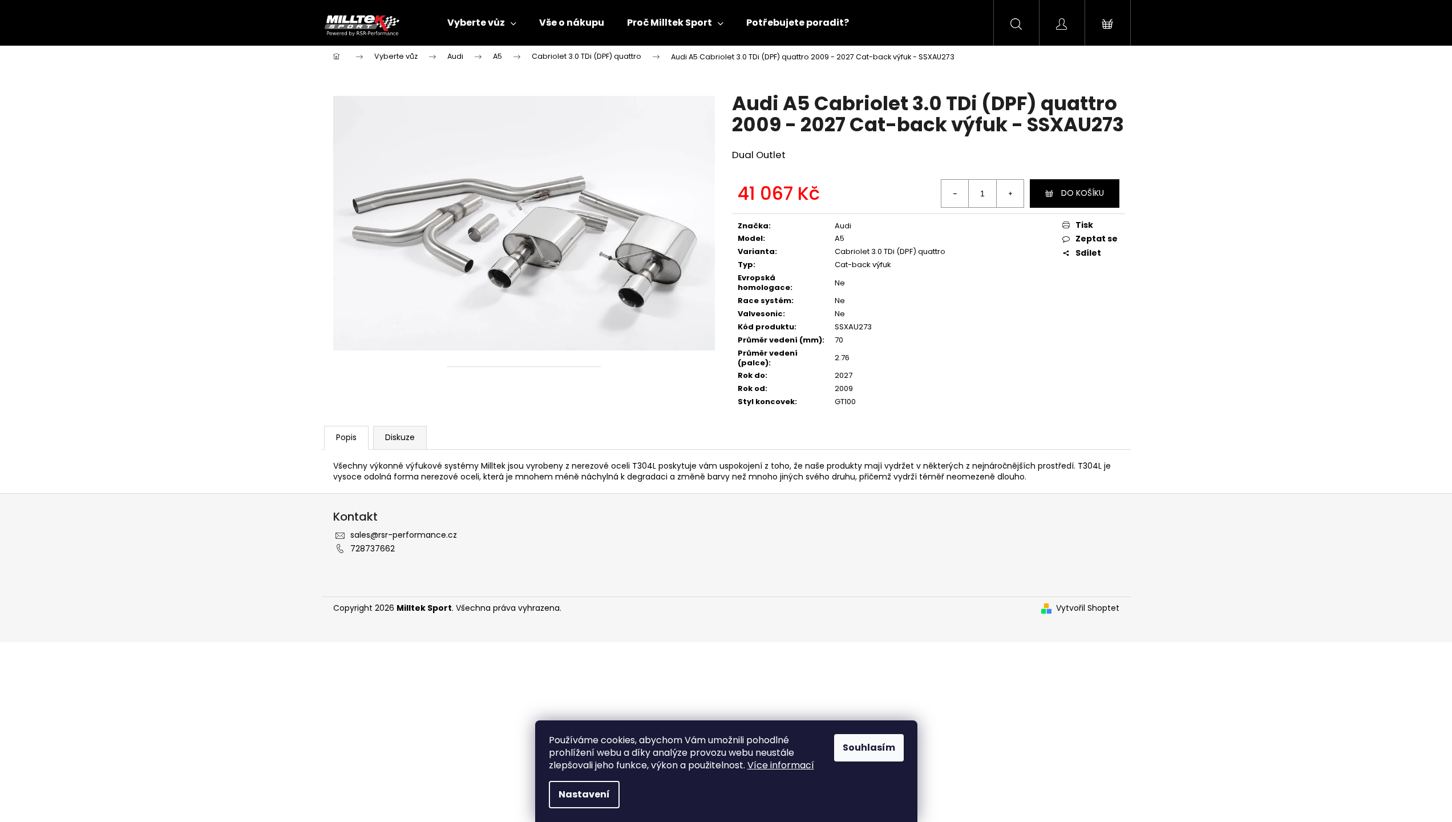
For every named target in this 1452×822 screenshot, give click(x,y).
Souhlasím (869, 747)
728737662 (372, 548)
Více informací (780, 765)
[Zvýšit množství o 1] (1010, 193)
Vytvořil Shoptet (1087, 608)
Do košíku (1082, 193)
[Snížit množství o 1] (955, 193)
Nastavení (584, 794)
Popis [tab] (346, 437)
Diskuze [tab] (400, 437)
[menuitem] (482, 23)
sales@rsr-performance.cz (403, 535)
